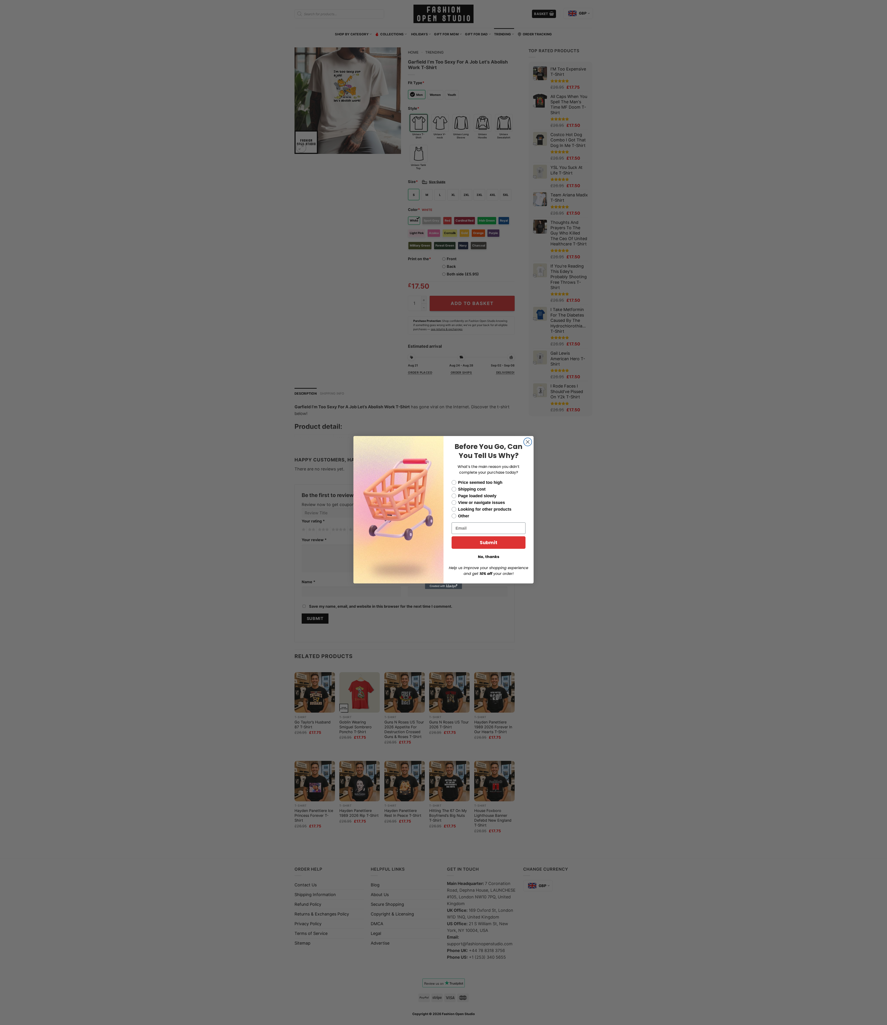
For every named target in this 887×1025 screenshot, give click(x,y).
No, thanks (488, 556)
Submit (488, 542)
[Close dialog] (528, 442)
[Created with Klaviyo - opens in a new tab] (443, 586)
